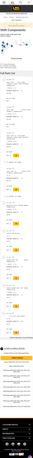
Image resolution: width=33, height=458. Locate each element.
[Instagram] (24, 444)
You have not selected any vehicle (15, 13)
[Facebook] (13, 444)
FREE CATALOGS (4, 5)
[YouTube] (18, 444)
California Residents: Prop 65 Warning (21, 337)
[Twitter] (7, 444)
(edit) (25, 13)
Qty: (8, 101)
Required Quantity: (13, 90)
